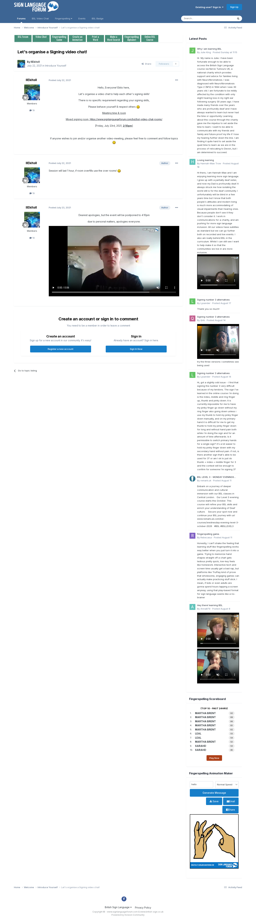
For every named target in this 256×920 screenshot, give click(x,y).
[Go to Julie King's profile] (192, 50)
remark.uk (205, 480)
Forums (21, 18)
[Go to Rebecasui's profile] (192, 536)
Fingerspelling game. (208, 534)
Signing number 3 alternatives (213, 299)
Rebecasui (206, 537)
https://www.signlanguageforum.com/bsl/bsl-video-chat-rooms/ (126, 119)
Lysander (205, 303)
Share (147, 63)
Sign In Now (136, 349)
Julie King (205, 52)
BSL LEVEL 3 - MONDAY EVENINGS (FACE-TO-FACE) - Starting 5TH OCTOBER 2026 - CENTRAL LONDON (217, 477)
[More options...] (176, 80)
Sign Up (234, 7)
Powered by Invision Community (128, 915)
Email (232, 801)
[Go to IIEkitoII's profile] (21, 64)
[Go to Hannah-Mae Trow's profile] (192, 162)
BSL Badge (97, 18)
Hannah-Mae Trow (210, 163)
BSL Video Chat (40, 18)
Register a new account (60, 349)
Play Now (214, 758)
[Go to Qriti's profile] (192, 318)
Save (215, 801)
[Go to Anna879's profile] (192, 607)
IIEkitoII (35, 61)
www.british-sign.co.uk (152, 911)
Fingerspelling (63, 18)
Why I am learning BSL (209, 48)
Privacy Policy (143, 907)
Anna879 (205, 608)
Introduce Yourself (55, 65)
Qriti (202, 320)
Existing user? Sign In (209, 7)
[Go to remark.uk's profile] (192, 479)
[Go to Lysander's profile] (192, 301)
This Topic (224, 18)
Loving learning (205, 160)
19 (33, 110)
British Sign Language (117, 907)
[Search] (238, 18)
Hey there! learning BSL (210, 605)
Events (82, 18)
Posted (225, 52)
